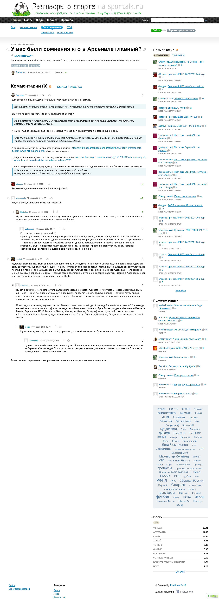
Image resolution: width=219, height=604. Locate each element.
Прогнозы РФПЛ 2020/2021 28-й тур (186, 242)
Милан (196, 456)
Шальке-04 (184, 501)
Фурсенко (196, 492)
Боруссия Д (172, 425)
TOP (69, 27)
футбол (162, 496)
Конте (166, 440)
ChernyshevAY (165, 61)
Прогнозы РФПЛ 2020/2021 (174, 472)
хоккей (176, 497)
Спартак (178, 484)
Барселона (183, 421)
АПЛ (165, 416)
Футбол (162, 312)
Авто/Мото (159, 532)
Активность (59, 597)
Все (13, 27)
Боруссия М (188, 425)
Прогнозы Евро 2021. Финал (182, 116)
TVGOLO (186, 408)
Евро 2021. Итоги (176, 107)
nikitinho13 (163, 347)
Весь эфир (181, 290)
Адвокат (198, 408)
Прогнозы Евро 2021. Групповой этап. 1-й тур (182, 185)
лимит (195, 444)
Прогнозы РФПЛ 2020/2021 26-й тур (186, 266)
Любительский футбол (186, 98)
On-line (157, 549)
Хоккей (157, 541)
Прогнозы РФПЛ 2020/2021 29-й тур (182, 231)
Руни (197, 476)
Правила (67, 20)
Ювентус (198, 501)
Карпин (198, 437)
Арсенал (34, 65)
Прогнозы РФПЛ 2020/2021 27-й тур (186, 254)
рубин (187, 476)
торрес (192, 488)
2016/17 (161, 408)
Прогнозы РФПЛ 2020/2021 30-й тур (186, 217)
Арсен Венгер (19, 65)
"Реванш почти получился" (187, 338)
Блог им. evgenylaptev (170, 342)
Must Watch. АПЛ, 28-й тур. (184, 347)
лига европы (190, 440)
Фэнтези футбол (163, 558)
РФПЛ (161, 480)
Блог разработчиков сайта (169, 562)
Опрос (169, 464)
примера (198, 464)
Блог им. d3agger (167, 68)
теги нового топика (174, 488)
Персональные (51, 27)
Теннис (157, 545)
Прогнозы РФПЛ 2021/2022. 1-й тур (186, 86)
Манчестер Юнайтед (174, 456)
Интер (173, 437)
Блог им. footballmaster (171, 397)
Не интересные (65, 33)
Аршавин (193, 417)
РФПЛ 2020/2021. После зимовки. (185, 205)
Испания (185, 437)
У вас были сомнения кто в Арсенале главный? (76, 49)
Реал (197, 472)
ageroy (161, 125)
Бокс (156, 566)
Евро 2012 (179, 433)
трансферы (166, 492)
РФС (173, 480)
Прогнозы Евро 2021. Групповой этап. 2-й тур (182, 173)
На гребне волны (182, 393)
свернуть (62, 86)
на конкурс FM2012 (179, 460)
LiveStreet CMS (178, 585)
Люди (40, 20)
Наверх (214, 595)
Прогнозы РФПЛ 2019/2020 (189, 468)
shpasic (162, 217)
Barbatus (20, 72)
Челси (199, 497)
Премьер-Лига (183, 464)
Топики (16, 20)
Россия (165, 476)
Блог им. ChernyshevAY (169, 80)
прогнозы (164, 467)
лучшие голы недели (185, 448)
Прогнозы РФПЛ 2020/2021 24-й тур (186, 74)
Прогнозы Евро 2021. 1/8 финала (178, 148)
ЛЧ (201, 448)
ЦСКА (187, 497)
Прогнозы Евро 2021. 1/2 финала (183, 125)
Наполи (197, 460)
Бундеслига (168, 428)
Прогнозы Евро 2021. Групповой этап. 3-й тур (182, 161)
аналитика (167, 412)
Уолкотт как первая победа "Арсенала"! (180, 306)
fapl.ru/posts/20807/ (23, 55)
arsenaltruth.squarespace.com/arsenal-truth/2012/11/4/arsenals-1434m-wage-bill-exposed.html (77, 149)
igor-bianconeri (165, 135)
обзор (160, 464)
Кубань (175, 440)
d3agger (19, 183)
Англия (185, 412)
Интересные (47, 33)
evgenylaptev (165, 338)
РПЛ (177, 476)
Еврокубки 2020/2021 (185, 196)
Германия (195, 429)
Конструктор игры (183, 375)
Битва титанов (181, 357)
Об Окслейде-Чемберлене (187, 329)
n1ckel (19, 259)
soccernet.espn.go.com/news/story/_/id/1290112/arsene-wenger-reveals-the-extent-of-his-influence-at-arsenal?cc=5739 (78, 158)
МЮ (161, 460)
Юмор (179, 504)
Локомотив (164, 448)
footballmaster (166, 305)
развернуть (76, 86)
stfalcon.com (185, 591)
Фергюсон (183, 492)
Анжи (198, 413)
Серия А (163, 485)
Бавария (166, 421)
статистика (195, 485)
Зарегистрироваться (181, 30)
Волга (183, 429)
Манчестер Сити (180, 452)
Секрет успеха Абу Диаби (182, 366)
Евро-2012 (195, 433)
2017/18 (173, 408)
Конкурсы (159, 553)
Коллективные (28, 27)
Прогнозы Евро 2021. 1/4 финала (178, 136)
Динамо (164, 432)
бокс (197, 421)
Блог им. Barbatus (22, 44)
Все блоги (180, 571)
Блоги (28, 20)
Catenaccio (21, 198)
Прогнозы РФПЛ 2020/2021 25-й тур (186, 278)
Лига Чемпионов (175, 444)
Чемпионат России (166, 501)
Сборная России (191, 480)
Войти (156, 30)
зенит (161, 436)
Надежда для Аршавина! (187, 384)
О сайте (52, 20)
